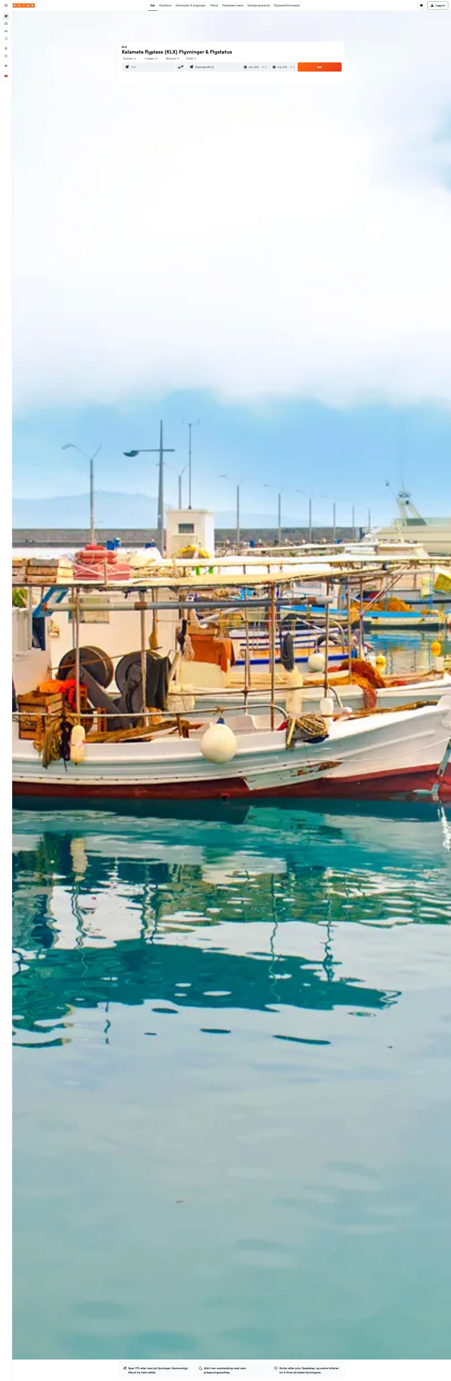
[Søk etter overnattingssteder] (6, 23)
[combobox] (130, 58)
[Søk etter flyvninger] (6, 16)
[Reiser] (6, 65)
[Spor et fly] (6, 55)
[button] (6, 5)
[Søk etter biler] (6, 31)
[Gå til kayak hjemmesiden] (24, 5)
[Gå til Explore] (6, 48)
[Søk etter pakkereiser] (6, 38)
